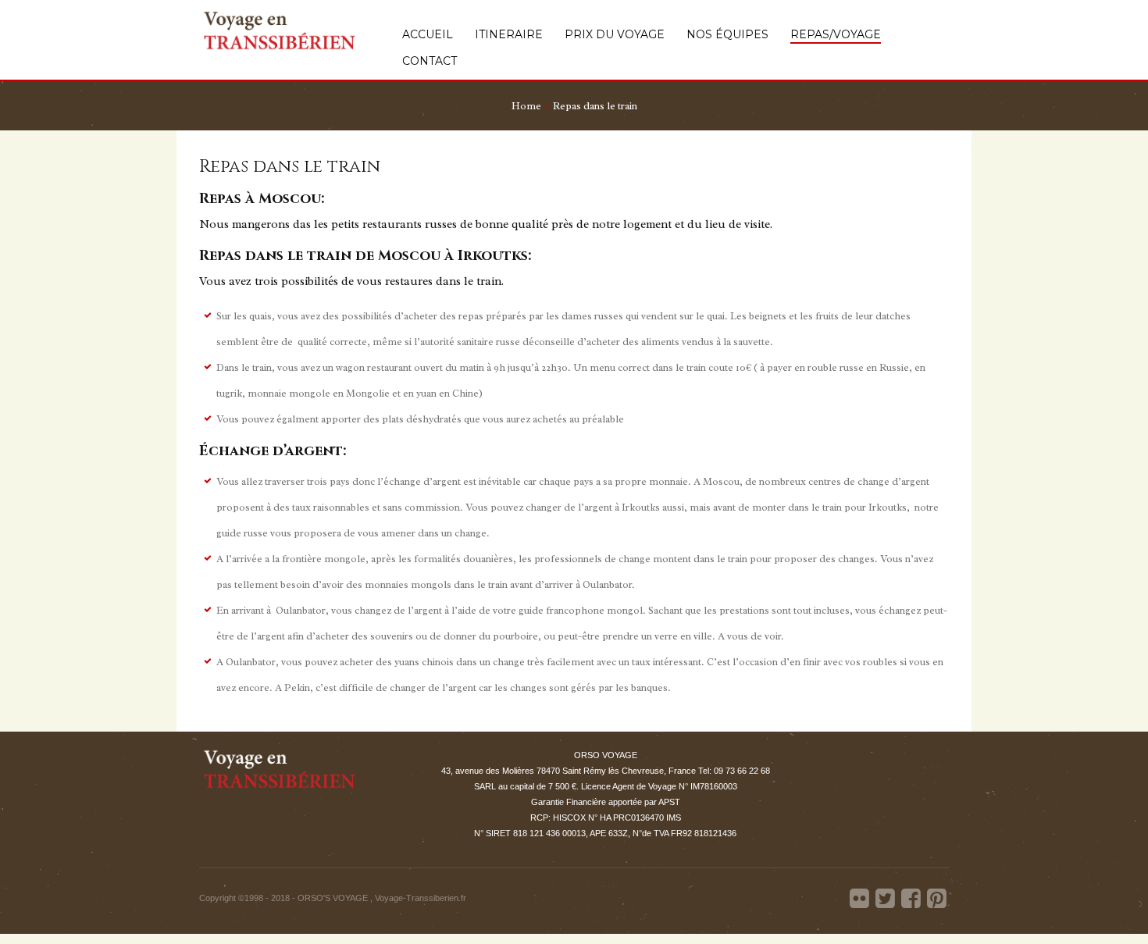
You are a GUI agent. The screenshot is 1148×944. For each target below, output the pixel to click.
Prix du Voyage (615, 34)
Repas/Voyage (835, 34)
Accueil (427, 34)
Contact (429, 61)
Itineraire (509, 34)
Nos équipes (727, 34)
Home (526, 105)
